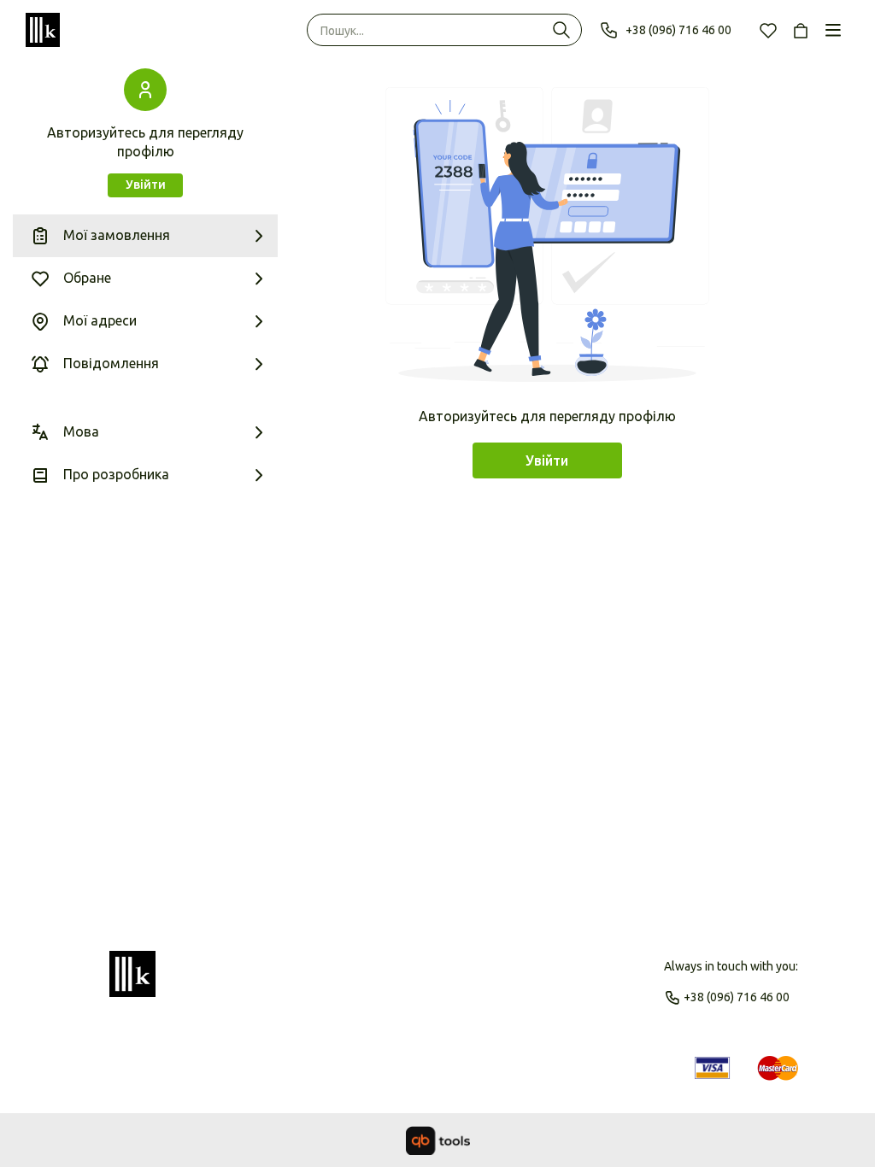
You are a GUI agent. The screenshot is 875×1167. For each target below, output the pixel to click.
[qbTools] (438, 1140)
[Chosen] (768, 30)
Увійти (146, 184)
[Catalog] (833, 30)
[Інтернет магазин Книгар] (43, 30)
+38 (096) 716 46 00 (678, 30)
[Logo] (132, 981)
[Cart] (800, 30)
